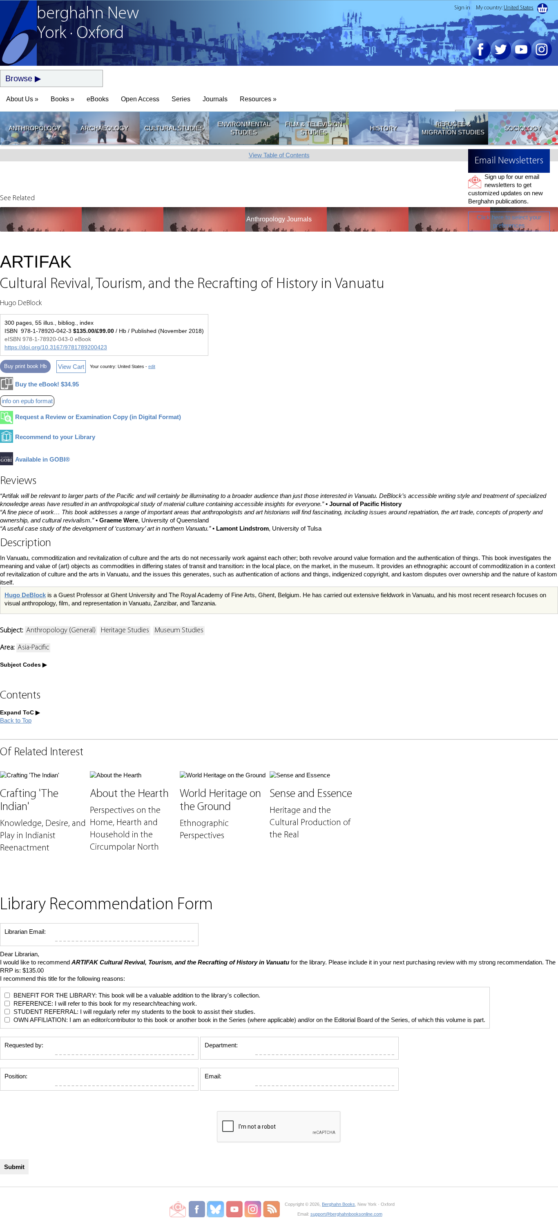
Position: (15, 1076)
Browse (18, 78)
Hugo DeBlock (25, 594)
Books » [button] (62, 99)
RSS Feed (271, 1209)
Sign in (462, 8)
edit (151, 366)
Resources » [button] (258, 99)
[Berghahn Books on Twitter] (501, 49)
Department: (221, 1045)
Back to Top (15, 720)
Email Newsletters (178, 1209)
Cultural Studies (174, 128)
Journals (215, 99)
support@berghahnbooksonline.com (346, 1214)
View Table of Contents (279, 155)
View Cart (71, 366)
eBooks (98, 99)
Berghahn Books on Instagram (253, 1209)
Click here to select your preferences (509, 221)
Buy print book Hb (25, 366)
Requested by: (23, 1045)
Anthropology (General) (61, 630)
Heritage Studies (125, 630)
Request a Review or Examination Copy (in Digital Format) (98, 416)
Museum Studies (178, 630)
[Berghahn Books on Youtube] (521, 49)
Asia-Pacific (33, 648)
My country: (504, 8)
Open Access (140, 99)
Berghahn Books (338, 1204)
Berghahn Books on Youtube (234, 1209)
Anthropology (35, 128)
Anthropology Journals (279, 219)
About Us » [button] (22, 99)
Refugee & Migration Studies (453, 128)
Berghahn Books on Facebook (198, 1209)
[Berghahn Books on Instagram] (541, 49)
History (383, 128)
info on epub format (27, 400)
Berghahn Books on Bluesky (216, 1209)
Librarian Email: (25, 931)
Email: (213, 1076)
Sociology (522, 128)
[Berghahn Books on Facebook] (480, 49)
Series (181, 99)
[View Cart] (542, 8)
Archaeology (104, 128)
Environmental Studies (243, 128)
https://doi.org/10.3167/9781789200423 (55, 347)
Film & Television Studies (313, 128)
